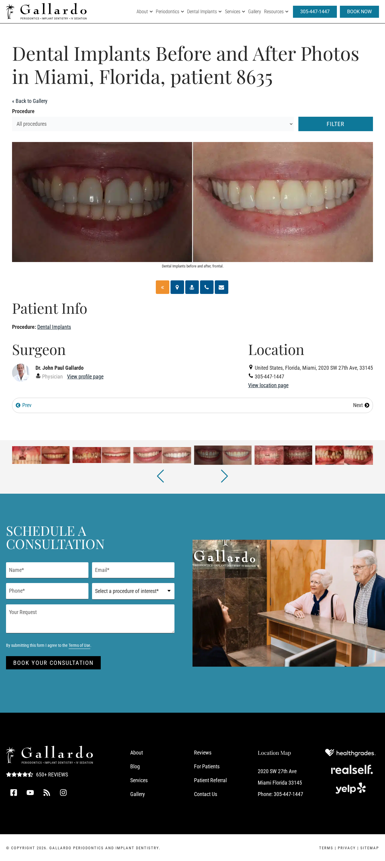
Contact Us (205, 794)
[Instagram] (63, 792)
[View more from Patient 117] (41, 454)
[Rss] (46, 792)
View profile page (85, 376)
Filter (335, 124)
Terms (326, 848)
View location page (268, 385)
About (142, 11)
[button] (160, 476)
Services (232, 11)
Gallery (254, 11)
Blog (135, 766)
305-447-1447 (288, 794)
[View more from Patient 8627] (344, 454)
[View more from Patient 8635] (223, 454)
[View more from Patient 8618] (284, 454)
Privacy (347, 848)
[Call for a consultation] (207, 287)
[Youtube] (30, 792)
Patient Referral (210, 780)
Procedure (23, 111)
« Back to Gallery (30, 101)
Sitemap (369, 848)
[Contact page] (221, 287)
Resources (274, 11)
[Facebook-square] (13, 792)
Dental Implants (202, 11)
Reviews (202, 752)
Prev (27, 405)
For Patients (207, 766)
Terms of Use (79, 645)
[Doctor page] (192, 287)
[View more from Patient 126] (162, 454)
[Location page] (177, 287)
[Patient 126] (162, 287)
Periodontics (167, 11)
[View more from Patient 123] (102, 454)
